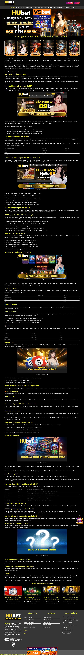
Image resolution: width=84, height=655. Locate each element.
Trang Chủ (12, 7)
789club (5, 654)
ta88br (20, 654)
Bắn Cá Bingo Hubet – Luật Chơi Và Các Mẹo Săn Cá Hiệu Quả (51, 598)
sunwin (17, 654)
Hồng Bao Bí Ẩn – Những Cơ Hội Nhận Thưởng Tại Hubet (13, 598)
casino (27, 7)
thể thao (50, 7)
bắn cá (31, 7)
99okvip (1, 654)
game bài (40, 7)
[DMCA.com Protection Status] (25, 631)
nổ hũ (45, 7)
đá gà (36, 7)
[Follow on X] (65, 633)
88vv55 (23, 654)
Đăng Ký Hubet (19, 7)
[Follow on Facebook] (63, 633)
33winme (14, 654)
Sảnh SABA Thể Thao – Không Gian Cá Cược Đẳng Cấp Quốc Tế (32, 598)
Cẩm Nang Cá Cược (69, 7)
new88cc (9, 654)
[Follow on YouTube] (68, 633)
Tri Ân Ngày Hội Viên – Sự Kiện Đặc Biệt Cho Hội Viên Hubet (70, 598)
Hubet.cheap (7, 623)
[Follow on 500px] (70, 633)
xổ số (54, 7)
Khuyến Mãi (60, 7)
